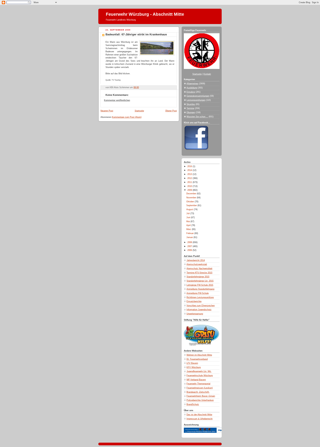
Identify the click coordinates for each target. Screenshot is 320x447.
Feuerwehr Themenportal (198, 384)
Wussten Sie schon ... (197, 117)
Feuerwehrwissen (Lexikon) (199, 388)
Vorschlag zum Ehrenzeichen (200, 305)
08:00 (136, 87)
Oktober (190, 201)
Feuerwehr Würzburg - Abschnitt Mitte (145, 14)
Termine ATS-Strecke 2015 (199, 273)
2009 (190, 190)
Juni (188, 217)
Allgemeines (192, 83)
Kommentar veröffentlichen (117, 100)
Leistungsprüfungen (195, 100)
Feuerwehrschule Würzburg (199, 375)
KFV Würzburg (193, 367)
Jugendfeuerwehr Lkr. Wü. (199, 371)
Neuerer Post (106, 111)
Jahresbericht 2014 (195, 260)
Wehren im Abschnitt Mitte (199, 355)
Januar (190, 237)
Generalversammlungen (197, 96)
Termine (190, 108)
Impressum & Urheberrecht (199, 419)
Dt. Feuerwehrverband (197, 359)
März (189, 229)
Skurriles (190, 104)
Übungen (190, 112)
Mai (188, 221)
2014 (190, 170)
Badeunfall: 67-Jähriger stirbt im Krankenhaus (136, 34)
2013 (190, 174)
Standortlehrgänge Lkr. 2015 (200, 281)
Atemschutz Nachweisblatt (199, 268)
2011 (190, 182)
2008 (190, 242)
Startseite (139, 111)
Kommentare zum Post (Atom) (127, 117)
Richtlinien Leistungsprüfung (200, 297)
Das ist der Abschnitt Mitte (199, 414)
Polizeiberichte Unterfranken (200, 400)
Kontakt (207, 74)
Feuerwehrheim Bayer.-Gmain (200, 396)
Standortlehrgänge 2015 (197, 277)
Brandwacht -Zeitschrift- (198, 392)
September (192, 205)
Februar (190, 233)
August (190, 209)
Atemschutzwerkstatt (196, 264)
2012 (190, 178)
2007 (190, 246)
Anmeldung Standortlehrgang (200, 289)
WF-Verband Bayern (196, 380)
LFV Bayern (192, 363)
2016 (190, 166)
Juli (188, 213)
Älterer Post (171, 111)
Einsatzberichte (194, 301)
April (188, 225)
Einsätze (190, 92)
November (191, 197)
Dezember (191, 193)
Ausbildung (191, 88)
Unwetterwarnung (194, 314)
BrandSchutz (192, 404)
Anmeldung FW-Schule (197, 293)
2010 (190, 186)
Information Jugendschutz (199, 309)
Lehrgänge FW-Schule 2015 (199, 285)
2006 (190, 250)
